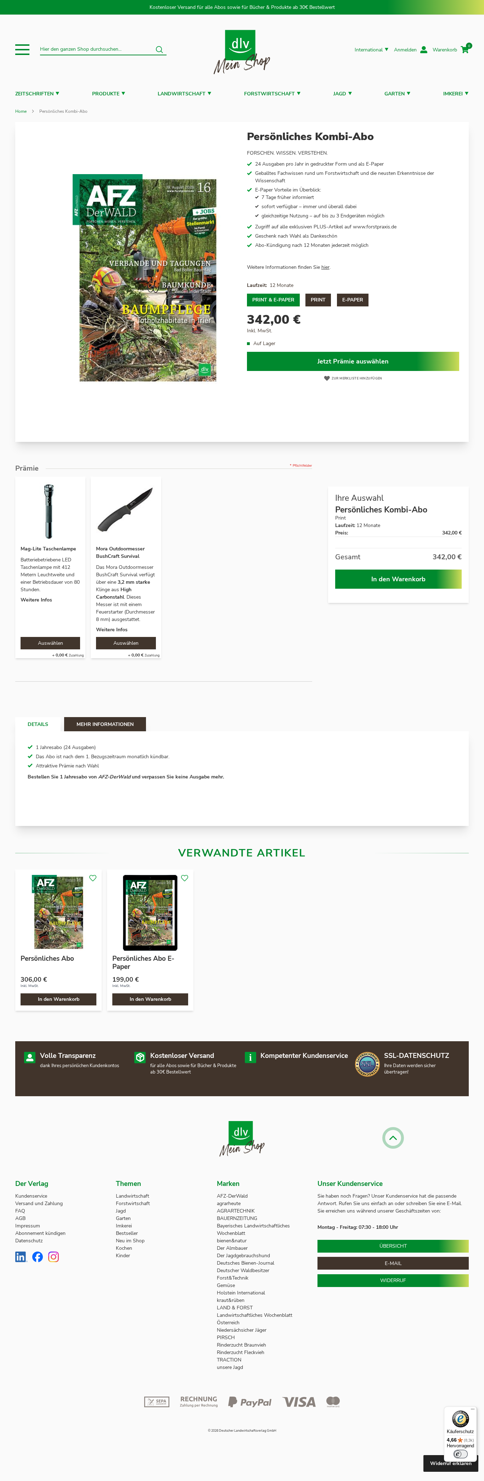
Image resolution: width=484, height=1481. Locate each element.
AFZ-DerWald (232, 1196)
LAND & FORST (235, 1307)
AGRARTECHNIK (236, 1211)
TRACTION (229, 1360)
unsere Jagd (230, 1367)
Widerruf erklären (451, 1463)
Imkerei (453, 93)
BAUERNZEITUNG (237, 1218)
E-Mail (393, 1263)
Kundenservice (31, 1196)
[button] (22, 49)
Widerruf (393, 1280)
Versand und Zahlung (39, 1203)
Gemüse (226, 1285)
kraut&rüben (230, 1300)
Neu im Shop (130, 1240)
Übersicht (393, 1246)
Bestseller (127, 1233)
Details (38, 724)
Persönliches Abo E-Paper (143, 962)
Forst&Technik (233, 1278)
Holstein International (241, 1292)
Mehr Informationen (105, 724)
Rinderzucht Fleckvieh (240, 1352)
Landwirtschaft (182, 93)
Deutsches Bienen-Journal (245, 1263)
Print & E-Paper (273, 299)
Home (21, 111)
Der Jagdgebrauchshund (243, 1255)
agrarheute (229, 1203)
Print (318, 299)
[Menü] (472, 1411)
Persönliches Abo (47, 958)
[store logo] (242, 50)
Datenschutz (29, 1240)
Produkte (105, 93)
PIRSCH (226, 1337)
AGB (20, 1218)
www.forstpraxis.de (374, 226)
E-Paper (352, 299)
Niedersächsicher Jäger (242, 1330)
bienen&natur (232, 1240)
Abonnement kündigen (40, 1233)
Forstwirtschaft (269, 93)
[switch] (461, 1454)
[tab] (38, 724)
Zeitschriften (34, 93)
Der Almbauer (232, 1248)
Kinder (123, 1255)
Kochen (124, 1248)
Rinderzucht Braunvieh (242, 1345)
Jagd (339, 93)
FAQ (20, 1211)
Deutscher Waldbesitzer (243, 1270)
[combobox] (103, 49)
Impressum (27, 1225)
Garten (394, 93)
